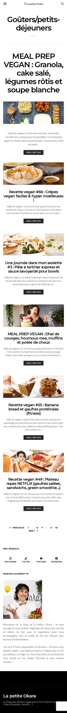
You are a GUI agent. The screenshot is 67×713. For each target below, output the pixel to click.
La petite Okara (19, 696)
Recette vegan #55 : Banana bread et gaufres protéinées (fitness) (33, 409)
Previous (18, 527)
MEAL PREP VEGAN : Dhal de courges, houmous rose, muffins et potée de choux (33, 338)
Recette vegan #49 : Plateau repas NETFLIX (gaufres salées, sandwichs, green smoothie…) (33, 483)
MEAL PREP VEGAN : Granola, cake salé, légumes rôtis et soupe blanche (33, 73)
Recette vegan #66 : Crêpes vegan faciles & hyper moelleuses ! (33, 196)
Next (32, 530)
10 (56, 527)
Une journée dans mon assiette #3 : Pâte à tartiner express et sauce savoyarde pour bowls (33, 267)
